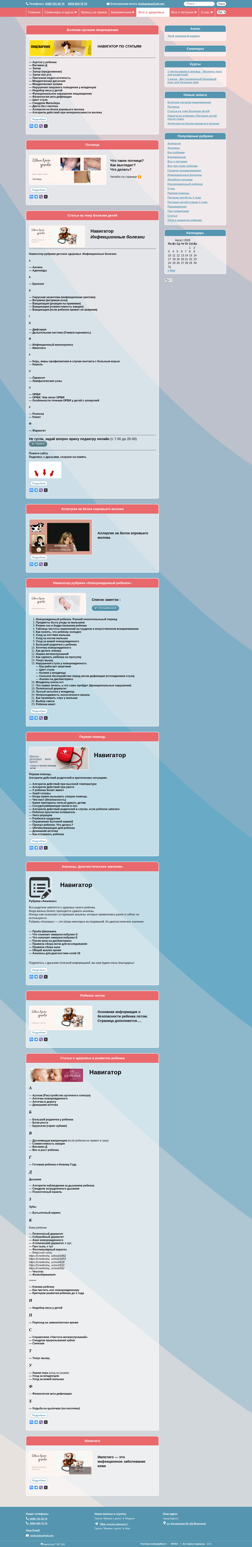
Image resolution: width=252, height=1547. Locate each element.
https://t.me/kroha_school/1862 (47, 1255)
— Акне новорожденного (46, 1240)
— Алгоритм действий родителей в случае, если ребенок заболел (74, 809)
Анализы (173, 148)
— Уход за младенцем (44, 1375)
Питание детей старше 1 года (187, 202)
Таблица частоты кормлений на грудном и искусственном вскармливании (87, 628)
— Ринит (35, 417)
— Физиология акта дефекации (50, 96)
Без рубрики (176, 152)
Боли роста (40, 1122)
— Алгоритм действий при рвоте (51, 787)
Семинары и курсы (59, 12)
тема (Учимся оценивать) (73, 332)
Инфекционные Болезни (184, 175)
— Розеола (36, 413)
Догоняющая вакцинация (49, 1140)
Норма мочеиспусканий (52, 653)
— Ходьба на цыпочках (45, 1408)
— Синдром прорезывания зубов (52, 1340)
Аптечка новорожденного (53, 647)
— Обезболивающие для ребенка (52, 827)
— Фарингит (37, 430)
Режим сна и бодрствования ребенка (61, 625)
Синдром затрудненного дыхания (55, 1188)
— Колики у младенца (51, 672)
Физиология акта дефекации (52, 1393)
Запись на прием (94, 12)
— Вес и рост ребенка (44, 1149)
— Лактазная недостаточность (50, 77)
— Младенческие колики (45, 84)
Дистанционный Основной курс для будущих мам (191, 81)
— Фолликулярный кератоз (48, 1249)
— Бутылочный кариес (45, 1212)
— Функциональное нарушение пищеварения (60, 93)
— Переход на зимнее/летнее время (53, 1322)
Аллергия (174, 143)
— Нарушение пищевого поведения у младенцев (62, 87)
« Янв (171, 270)
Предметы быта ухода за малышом (60, 622)
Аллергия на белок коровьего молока (58, 109)
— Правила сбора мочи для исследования (58, 943)
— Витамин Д (38, 65)
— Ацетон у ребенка (43, 62)
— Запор (35, 68)
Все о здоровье (151, 12)
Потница (173, 106)
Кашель (37, 364)
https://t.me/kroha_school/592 (46, 1268)
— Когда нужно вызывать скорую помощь (58, 796)
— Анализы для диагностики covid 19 (54, 953)
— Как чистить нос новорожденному (54, 1290)
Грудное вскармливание (184, 170)
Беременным (121, 12)
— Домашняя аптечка (43, 1104)
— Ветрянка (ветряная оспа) (48, 300)
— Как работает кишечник (53, 666)
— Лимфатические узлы (45, 381)
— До (32, 831)
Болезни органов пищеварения (189, 102)
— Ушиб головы (40, 793)
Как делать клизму (48, 650)
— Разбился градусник (44, 818)
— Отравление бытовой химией (51, 821)
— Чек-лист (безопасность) (47, 799)
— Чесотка (36, 1271)
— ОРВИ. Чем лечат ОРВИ (46, 397)
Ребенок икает (46, 704)
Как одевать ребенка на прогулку (58, 657)
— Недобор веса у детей (45, 90)
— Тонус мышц (39, 1358)
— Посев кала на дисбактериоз (50, 940)
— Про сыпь (37, 1246)
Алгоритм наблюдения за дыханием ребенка (63, 1185)
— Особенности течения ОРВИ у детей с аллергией (64, 400)
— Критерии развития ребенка (50, 1293)
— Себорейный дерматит (46, 1236)
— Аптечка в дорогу (42, 1101)
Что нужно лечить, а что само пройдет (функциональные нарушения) (83, 685)
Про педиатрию (178, 211)
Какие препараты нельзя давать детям (59, 802)
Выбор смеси (45, 701)
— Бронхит (36, 283)
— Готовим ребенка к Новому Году (52, 1164)
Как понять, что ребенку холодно (58, 631)
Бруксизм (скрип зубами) (49, 1125)
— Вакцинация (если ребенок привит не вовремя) (63, 309)
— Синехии (36, 1343)
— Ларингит (37, 377)
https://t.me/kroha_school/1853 (47, 1258)
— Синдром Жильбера (44, 103)
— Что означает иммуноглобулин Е (53, 937)
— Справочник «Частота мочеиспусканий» (58, 1337)
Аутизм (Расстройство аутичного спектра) (61, 1095)
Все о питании (182, 12)
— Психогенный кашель (45, 1191)
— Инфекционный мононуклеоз (51, 344)
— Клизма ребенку (41, 1286)
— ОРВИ (34, 394)
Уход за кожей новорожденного (57, 641)
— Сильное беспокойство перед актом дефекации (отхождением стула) (85, 676)
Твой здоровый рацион (183, 36)
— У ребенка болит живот (46, 790)
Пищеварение (177, 206)
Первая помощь (178, 193)
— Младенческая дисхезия (47, 81)
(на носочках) (71, 1408)
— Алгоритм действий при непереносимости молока (65, 112)
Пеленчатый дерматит (51, 688)
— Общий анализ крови (45, 950)
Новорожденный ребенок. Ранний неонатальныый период (76, 619)
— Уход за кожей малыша (46, 1379)
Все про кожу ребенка (182, 166)
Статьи (172, 215)
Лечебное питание (180, 179)
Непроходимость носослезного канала (63, 694)
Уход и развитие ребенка (184, 220)
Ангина (37, 267)
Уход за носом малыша (52, 638)
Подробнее (39, 119)
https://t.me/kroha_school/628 (46, 1262)
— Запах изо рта (40, 74)
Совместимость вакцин (48, 1143)
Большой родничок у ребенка (56, 644)
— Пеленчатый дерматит (46, 1233)
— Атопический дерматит (46, 1243)
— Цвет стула (38, 99)
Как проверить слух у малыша (56, 697)
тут (51, 1246)
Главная (34, 12)
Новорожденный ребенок (185, 184)
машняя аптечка (47, 831)
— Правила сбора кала (44, 947)
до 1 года (77, 1293)
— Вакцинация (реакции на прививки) (55, 303)
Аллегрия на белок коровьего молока (193, 123)
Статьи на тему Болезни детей (188, 111)
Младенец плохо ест (50, 682)
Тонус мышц (44, 660)
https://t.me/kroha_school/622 (46, 1265)
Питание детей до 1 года (184, 197)
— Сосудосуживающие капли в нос (53, 805)
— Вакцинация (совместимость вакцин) (56, 306)
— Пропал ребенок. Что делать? (51, 824)
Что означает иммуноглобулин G (55, 934)
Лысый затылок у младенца (55, 691)
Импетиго (39, 348)
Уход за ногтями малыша (53, 635)
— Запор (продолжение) (45, 71)
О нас (205, 12)
